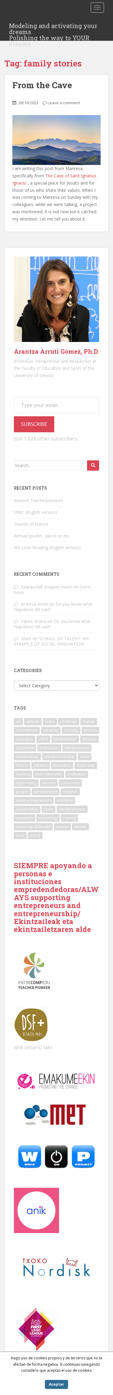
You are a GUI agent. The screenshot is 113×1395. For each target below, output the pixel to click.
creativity (50, 730)
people (22, 791)
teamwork (24, 817)
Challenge (68, 721)
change (89, 721)
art (18, 721)
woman (62, 826)
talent (48, 809)
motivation (76, 774)
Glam (26, 638)
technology (48, 817)
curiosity (71, 730)
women (80, 826)
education (24, 739)
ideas (84, 756)
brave (50, 721)
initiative (40, 765)
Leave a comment (64, 102)
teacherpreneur (72, 809)
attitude (32, 721)
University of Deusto (33, 826)
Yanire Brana (33, 621)
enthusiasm (49, 747)
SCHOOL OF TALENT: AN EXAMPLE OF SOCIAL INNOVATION (51, 641)
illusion (22, 765)
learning (23, 774)
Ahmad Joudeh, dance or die (41, 536)
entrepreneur (27, 756)
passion (48, 782)
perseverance (45, 791)
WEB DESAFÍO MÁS (33, 1047)
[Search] (93, 465)
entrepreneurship (59, 756)
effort (43, 739)
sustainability (27, 809)
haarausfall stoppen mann (46, 587)
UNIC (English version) (35, 512)
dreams (90, 730)
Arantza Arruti (34, 604)
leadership (86, 765)
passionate (70, 782)
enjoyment (25, 747)
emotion (89, 739)
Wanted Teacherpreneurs (38, 500)
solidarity (65, 800)
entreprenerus (76, 747)
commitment (27, 730)
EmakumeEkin (65, 739)
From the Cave (42, 85)
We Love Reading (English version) (47, 547)
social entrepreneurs (34, 800)
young (35, 835)
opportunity (26, 782)
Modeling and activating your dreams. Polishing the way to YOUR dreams (53, 27)
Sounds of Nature (31, 524)
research (70, 791)
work (20, 835)
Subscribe (34, 424)
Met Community (48, 774)
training (69, 817)
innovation (62, 765)
